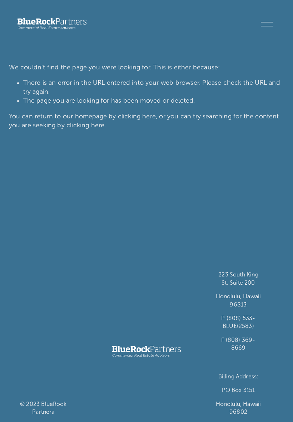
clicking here (137, 116)
